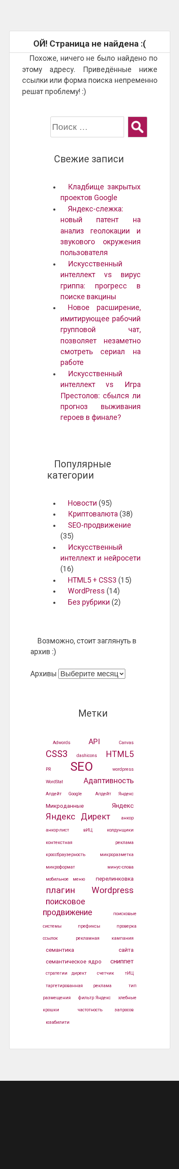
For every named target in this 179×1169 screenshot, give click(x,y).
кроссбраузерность (65, 854)
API (94, 741)
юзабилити (58, 1022)
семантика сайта (90, 949)
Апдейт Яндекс (114, 794)
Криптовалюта (93, 514)
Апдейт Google (64, 794)
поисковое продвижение (67, 907)
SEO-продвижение (99, 525)
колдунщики (120, 830)
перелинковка (115, 878)
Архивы (43, 674)
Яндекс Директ (78, 817)
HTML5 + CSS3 (92, 580)
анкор (127, 818)
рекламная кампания (105, 938)
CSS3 (57, 753)
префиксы (89, 926)
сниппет (122, 961)
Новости (82, 503)
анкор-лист (57, 830)
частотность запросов (105, 1010)
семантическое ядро (74, 961)
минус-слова (120, 867)
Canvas (126, 742)
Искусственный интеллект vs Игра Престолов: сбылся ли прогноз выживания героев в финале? (100, 396)
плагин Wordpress (90, 890)
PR (48, 769)
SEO (81, 766)
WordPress (86, 591)
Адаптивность (109, 780)
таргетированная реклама (79, 985)
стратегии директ (66, 973)
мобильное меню (65, 879)
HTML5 (120, 754)
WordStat (54, 781)
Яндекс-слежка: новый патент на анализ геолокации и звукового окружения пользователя (100, 231)
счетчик (105, 973)
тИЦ (129, 973)
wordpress (123, 769)
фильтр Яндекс (94, 997)
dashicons (87, 755)
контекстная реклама (90, 842)
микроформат (60, 867)
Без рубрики (89, 602)
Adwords (61, 742)
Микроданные (65, 805)
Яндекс (123, 805)
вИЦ (87, 830)
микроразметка (117, 854)
